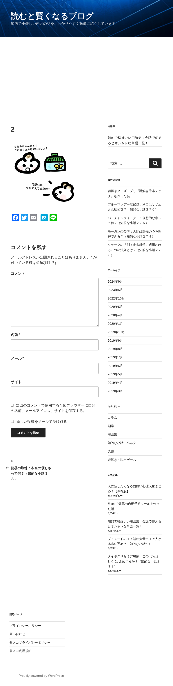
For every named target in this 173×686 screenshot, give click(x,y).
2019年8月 (115, 349)
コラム (112, 417)
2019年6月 (115, 366)
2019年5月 (115, 374)
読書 (111, 451)
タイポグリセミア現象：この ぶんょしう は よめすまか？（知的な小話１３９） (134, 561)
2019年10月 (116, 332)
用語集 (112, 434)
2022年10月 (116, 298)
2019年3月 (115, 391)
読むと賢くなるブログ (52, 16)
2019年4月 (115, 382)
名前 (15, 335)
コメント (18, 273)
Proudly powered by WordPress (41, 675)
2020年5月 (115, 307)
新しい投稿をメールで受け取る (41, 421)
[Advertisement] (86, 71)
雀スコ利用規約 (20, 651)
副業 (111, 426)
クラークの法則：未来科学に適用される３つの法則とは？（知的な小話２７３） (134, 250)
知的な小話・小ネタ (122, 443)
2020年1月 (115, 323)
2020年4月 (115, 315)
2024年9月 (115, 281)
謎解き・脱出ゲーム (122, 460)
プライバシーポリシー (25, 625)
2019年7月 (115, 357)
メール (17, 358)
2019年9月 (115, 340)
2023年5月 (115, 290)
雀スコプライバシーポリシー (29, 642)
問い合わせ (17, 634)
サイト (16, 382)
